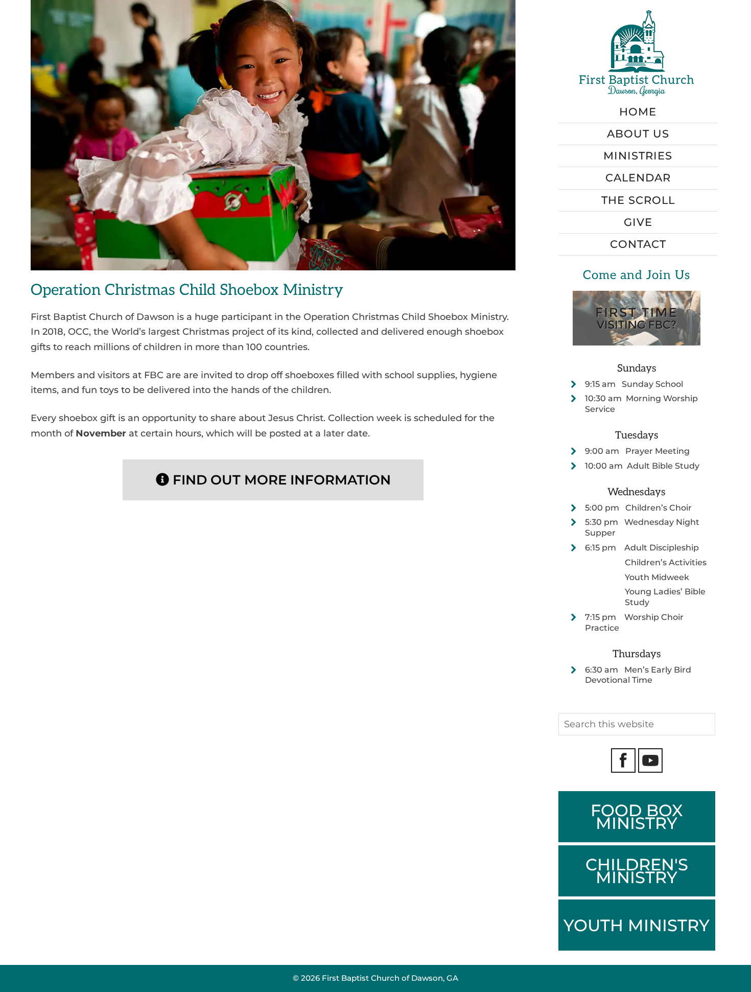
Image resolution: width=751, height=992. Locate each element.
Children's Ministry (636, 871)
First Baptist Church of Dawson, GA (390, 978)
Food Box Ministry (637, 816)
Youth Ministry (637, 925)
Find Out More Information (280, 480)
